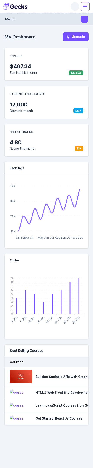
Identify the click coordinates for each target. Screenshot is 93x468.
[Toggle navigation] (85, 6)
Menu (9, 19)
